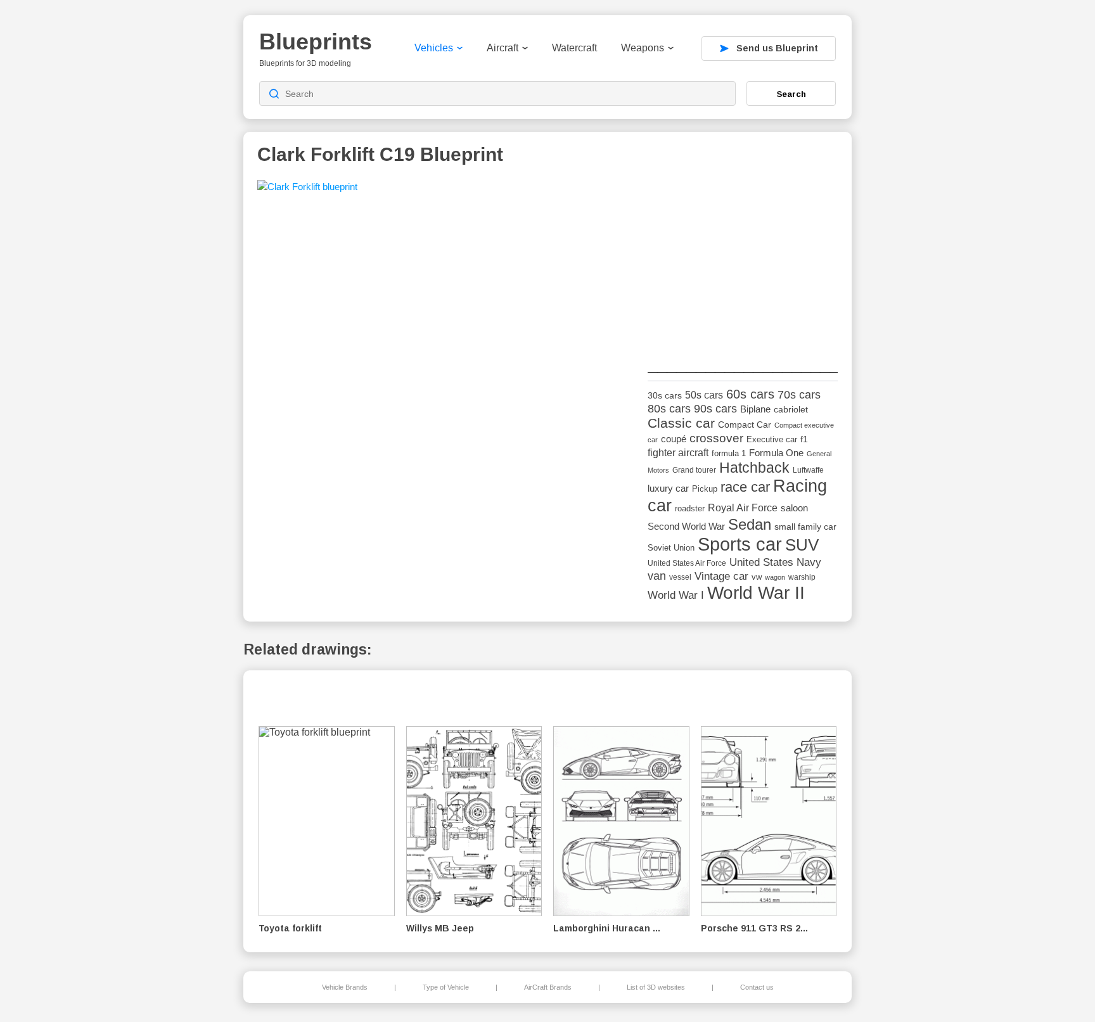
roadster (690, 508)
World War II (756, 593)
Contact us (757, 987)
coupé (673, 438)
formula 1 (729, 453)
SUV (802, 544)
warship (802, 577)
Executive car (771, 439)
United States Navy (775, 562)
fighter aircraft (678, 452)
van (657, 576)
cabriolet (791, 409)
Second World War (686, 526)
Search (791, 94)
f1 (804, 439)
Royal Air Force (743, 507)
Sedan (749, 524)
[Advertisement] (743, 259)
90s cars (715, 408)
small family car (805, 527)
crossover (716, 438)
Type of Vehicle (446, 987)
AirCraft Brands (548, 987)
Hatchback (754, 467)
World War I (676, 595)
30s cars (665, 395)
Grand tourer (694, 470)
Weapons (642, 47)
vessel (680, 577)
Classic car (681, 423)
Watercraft (574, 47)
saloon (794, 507)
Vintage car (721, 576)
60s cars (750, 394)
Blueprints (315, 41)
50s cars (704, 395)
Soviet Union (671, 548)
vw (757, 577)
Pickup (704, 489)
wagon (775, 577)
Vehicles (433, 47)
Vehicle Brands (345, 987)
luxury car (668, 488)
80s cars (669, 408)
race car (745, 487)
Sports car (740, 543)
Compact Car (744, 425)
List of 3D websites (656, 987)
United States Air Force (687, 563)
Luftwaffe (808, 470)
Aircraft (502, 47)
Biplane (755, 409)
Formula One (776, 452)
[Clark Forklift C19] (307, 190)
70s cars (799, 394)
